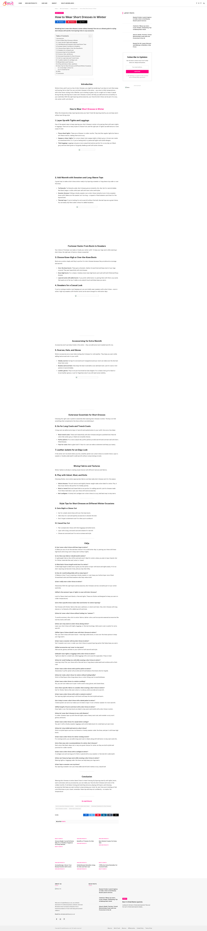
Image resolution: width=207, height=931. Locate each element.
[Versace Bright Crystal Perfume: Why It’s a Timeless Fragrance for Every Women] (65, 831)
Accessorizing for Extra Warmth (66, 52)
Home (20, 3)
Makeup (54, 3)
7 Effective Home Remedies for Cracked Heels (108, 865)
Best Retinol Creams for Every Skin (108, 841)
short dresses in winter (61, 808)
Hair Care (44, 3)
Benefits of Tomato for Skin (85, 841)
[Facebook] (49, 30)
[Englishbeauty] (8, 3)
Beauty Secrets (59, 838)
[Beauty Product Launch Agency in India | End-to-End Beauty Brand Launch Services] (127, 19)
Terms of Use (148, 928)
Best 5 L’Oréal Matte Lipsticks (132, 902)
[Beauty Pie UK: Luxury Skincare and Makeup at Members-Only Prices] (127, 45)
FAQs (59, 71)
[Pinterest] (49, 34)
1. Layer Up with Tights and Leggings (67, 42)
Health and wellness (67, 3)
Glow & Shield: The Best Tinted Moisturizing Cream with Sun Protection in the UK (142, 36)
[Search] (204, 3)
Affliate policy (131, 928)
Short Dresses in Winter (93, 109)
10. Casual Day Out (64, 69)
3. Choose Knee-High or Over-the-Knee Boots (70, 48)
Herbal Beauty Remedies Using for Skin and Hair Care (86, 865)
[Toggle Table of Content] (89, 36)
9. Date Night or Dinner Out (66, 67)
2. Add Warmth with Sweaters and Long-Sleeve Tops (71, 44)
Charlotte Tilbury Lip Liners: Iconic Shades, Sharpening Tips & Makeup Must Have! (142, 27)
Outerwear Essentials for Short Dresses (69, 56)
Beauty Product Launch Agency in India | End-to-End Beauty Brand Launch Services (142, 18)
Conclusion (60, 73)
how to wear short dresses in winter (65, 806)
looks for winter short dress (82, 806)
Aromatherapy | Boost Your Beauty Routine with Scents (63, 865)
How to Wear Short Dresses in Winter (67, 40)
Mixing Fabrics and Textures (65, 62)
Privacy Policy (136, 77)
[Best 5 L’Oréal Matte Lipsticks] (137, 891)
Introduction (60, 38)
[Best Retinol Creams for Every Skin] (109, 831)
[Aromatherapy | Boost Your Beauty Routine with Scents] (65, 855)
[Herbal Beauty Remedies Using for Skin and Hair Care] (87, 855)
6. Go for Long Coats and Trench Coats (68, 58)
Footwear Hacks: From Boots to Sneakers (68, 46)
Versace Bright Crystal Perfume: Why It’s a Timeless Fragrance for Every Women (64, 842)
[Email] (49, 37)
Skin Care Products (31, 3)
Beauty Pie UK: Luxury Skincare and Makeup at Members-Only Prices (142, 45)
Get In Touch (117, 928)
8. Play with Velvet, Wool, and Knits (67, 64)
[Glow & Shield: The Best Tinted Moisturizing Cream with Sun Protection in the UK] (127, 37)
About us (110, 928)
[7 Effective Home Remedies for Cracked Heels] (109, 855)
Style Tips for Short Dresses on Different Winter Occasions (74, 66)
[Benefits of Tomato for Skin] (87, 831)
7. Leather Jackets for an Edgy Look (67, 60)
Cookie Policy (140, 928)
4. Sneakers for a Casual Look (65, 50)
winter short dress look (75, 808)
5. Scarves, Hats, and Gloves (65, 54)
